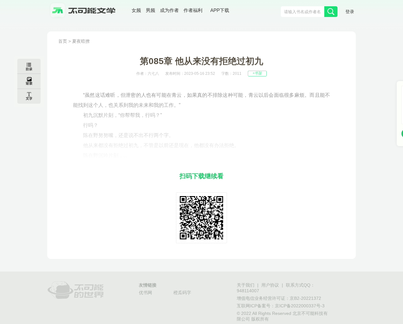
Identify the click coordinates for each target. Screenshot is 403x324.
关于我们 (245, 285)
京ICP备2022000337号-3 (300, 306)
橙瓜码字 (182, 293)
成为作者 (169, 10)
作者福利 (193, 10)
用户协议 (270, 285)
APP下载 (219, 10)
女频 (136, 10)
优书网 (145, 293)
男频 (150, 10)
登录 (349, 12)
